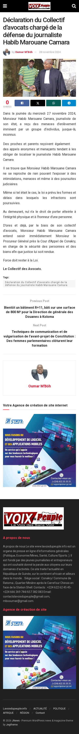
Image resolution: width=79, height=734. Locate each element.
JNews (16, 720)
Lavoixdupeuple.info (15, 708)
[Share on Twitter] (37, 103)
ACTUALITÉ (40, 708)
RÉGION (24, 712)
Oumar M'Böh (24, 52)
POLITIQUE (59, 708)
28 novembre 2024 (50, 52)
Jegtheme (12, 724)
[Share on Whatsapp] (53, 103)
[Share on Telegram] (69, 103)
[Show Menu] (5, 6)
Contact (40, 712)
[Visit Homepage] (39, 6)
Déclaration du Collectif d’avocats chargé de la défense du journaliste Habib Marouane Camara (36, 284)
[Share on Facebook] (22, 103)
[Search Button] (74, 6)
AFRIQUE (8, 712)
